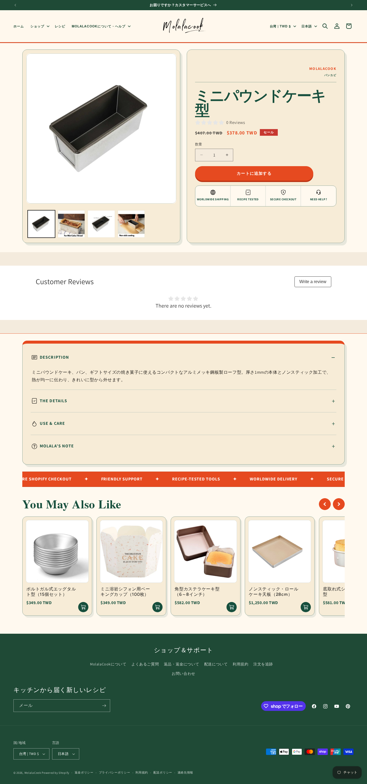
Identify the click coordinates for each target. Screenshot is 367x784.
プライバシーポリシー (114, 772)
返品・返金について (181, 664)
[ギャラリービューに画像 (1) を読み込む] (41, 224)
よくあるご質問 (145, 664)
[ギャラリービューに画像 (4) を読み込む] (131, 224)
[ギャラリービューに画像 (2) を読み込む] (71, 224)
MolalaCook (32, 773)
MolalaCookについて (108, 664)
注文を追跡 (263, 664)
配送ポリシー (162, 772)
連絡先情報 (185, 772)
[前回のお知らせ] (15, 5)
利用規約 (240, 664)
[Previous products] (325, 504)
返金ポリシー (84, 772)
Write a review (312, 281)
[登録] (104, 705)
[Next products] (339, 504)
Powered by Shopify (55, 773)
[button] (39, 26)
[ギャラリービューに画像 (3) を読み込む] (101, 224)
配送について (216, 664)
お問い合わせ (183, 673)
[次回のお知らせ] (352, 5)
